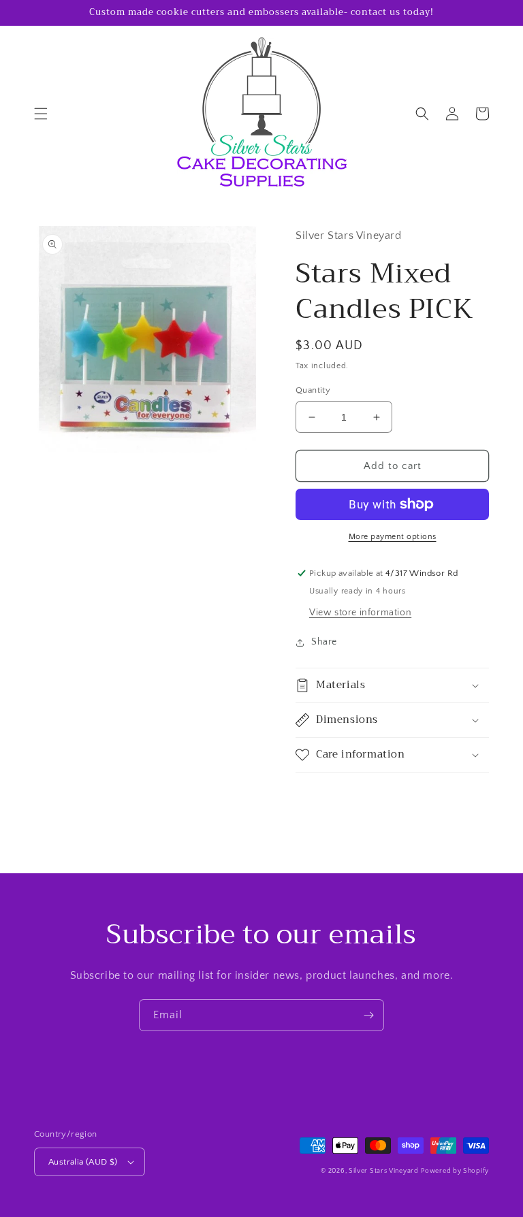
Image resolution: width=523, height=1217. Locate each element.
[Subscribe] (368, 1015)
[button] (41, 114)
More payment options (393, 536)
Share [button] (324, 641)
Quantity (313, 390)
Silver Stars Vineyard (384, 1171)
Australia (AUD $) (83, 1162)
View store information (360, 612)
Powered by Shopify (455, 1171)
